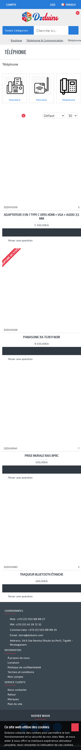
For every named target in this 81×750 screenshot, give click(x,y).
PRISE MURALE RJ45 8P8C (41, 455)
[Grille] (8, 115)
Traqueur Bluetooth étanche (41, 574)
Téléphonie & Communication (44, 40)
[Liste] (13, 115)
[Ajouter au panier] (33, 232)
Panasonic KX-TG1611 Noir (41, 337)
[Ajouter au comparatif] (50, 232)
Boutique (16, 40)
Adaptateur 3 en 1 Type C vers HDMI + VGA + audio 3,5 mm (41, 216)
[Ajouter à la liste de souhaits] (42, 232)
